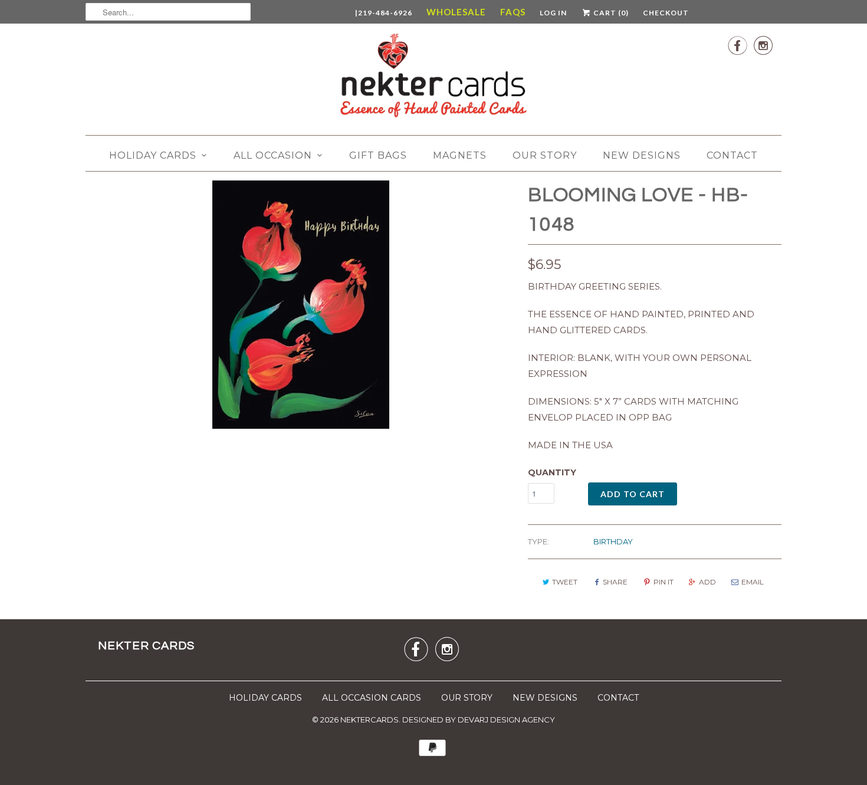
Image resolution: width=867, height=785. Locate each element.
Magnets (460, 155)
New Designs (642, 155)
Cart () (610, 12)
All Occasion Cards (371, 697)
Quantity (552, 472)
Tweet (564, 581)
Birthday (613, 541)
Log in (553, 12)
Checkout (666, 12)
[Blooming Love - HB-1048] (301, 304)
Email (752, 581)
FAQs (513, 11)
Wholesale (456, 11)
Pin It (663, 581)
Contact (732, 155)
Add (707, 581)
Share (615, 581)
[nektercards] (433, 77)
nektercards (369, 719)
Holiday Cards (152, 155)
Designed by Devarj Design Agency (478, 719)
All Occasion (273, 155)
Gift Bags (378, 155)
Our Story (545, 155)
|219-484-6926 (383, 12)
